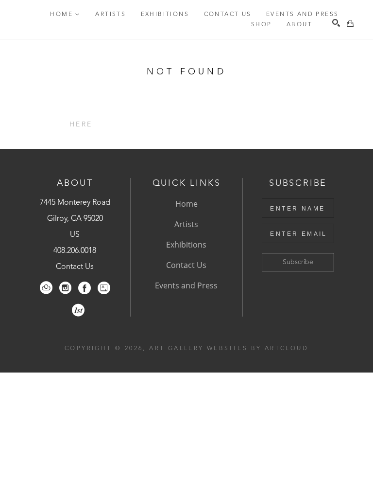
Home (186, 203)
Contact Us (75, 267)
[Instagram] (65, 288)
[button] (65, 14)
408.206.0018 (74, 251)
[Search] (336, 23)
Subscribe (298, 262)
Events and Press (186, 285)
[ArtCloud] (46, 288)
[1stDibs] (78, 310)
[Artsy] (104, 288)
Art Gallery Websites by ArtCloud (228, 349)
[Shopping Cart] (350, 23)
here (80, 124)
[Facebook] (84, 288)
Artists (186, 224)
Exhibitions (186, 244)
